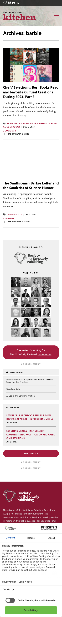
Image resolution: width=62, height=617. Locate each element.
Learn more (44, 354)
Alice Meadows (11, 127)
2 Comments (10, 131)
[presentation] (31, 65)
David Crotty (28, 123)
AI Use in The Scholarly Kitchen (20, 396)
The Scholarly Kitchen (19, 15)
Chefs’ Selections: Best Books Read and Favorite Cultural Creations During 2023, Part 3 (31, 92)
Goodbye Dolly (13, 389)
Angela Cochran (47, 123)
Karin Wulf (13, 123)
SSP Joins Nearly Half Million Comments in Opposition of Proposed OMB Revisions (30, 434)
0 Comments (10, 218)
